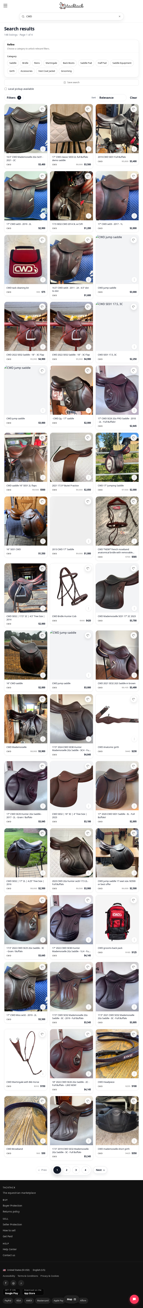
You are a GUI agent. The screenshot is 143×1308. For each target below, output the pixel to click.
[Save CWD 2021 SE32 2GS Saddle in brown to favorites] (133, 635)
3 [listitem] (76, 1170)
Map (69, 1299)
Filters (13, 98)
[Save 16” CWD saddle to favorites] (42, 635)
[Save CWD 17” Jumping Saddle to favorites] (133, 437)
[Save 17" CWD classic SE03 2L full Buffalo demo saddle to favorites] (88, 109)
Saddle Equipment (121, 62)
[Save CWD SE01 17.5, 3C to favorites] (133, 306)
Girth (12, 71)
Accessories (26, 71)
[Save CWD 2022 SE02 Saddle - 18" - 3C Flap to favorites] (42, 306)
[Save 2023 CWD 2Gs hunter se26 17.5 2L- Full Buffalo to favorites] (88, 833)
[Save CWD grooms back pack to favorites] (133, 900)
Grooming (66, 71)
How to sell (9, 1230)
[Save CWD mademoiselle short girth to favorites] (133, 1101)
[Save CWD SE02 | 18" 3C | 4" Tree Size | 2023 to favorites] (88, 766)
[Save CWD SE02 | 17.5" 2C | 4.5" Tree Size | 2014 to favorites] (42, 568)
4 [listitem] (85, 1170)
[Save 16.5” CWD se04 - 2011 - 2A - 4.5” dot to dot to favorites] (88, 240)
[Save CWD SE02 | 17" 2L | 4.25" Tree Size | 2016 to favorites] (42, 833)
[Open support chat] (134, 1299)
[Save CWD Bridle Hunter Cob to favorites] (88, 568)
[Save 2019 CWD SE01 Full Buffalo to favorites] (133, 109)
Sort (94, 97)
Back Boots (68, 62)
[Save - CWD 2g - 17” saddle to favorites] (88, 370)
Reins (37, 62)
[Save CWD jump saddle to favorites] (133, 240)
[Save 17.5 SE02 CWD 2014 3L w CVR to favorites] (88, 176)
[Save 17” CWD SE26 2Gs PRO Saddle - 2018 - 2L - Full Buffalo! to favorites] (133, 370)
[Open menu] (5, 5)
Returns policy (11, 1211)
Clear (133, 98)
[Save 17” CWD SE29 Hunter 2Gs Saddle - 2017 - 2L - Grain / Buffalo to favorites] (42, 766)
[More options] (43, 149)
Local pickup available (21, 88)
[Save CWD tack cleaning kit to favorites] (42, 240)
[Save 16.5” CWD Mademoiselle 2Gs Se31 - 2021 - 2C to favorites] (42, 109)
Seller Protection (12, 1224)
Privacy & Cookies (49, 1275)
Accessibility (9, 1275)
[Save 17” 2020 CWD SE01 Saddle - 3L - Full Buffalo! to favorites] (133, 766)
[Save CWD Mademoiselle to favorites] (42, 699)
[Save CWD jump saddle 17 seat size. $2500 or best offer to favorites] (133, 833)
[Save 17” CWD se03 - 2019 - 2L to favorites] (42, 176)
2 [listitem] (66, 1170)
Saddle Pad (86, 62)
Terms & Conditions (28, 1275)
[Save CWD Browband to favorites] (42, 1101)
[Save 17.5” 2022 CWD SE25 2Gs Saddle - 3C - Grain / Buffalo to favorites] (42, 900)
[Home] (71, 5)
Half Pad (102, 62)
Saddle (12, 62)
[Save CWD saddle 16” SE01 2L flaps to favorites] (42, 437)
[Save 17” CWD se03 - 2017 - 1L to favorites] (133, 176)
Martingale (51, 62)
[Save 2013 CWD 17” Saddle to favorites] (88, 501)
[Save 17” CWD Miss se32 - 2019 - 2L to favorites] (42, 967)
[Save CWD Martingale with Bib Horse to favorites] (42, 1034)
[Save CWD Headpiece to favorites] (133, 1034)
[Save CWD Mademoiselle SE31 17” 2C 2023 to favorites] (133, 568)
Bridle (25, 62)
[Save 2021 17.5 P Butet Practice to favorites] (88, 437)
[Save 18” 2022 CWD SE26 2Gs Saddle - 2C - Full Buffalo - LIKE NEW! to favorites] (88, 1034)
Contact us (9, 1255)
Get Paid (8, 1236)
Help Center (10, 1249)
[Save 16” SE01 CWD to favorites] (42, 501)
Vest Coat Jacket (46, 71)
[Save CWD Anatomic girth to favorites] (133, 699)
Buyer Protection (12, 1205)
